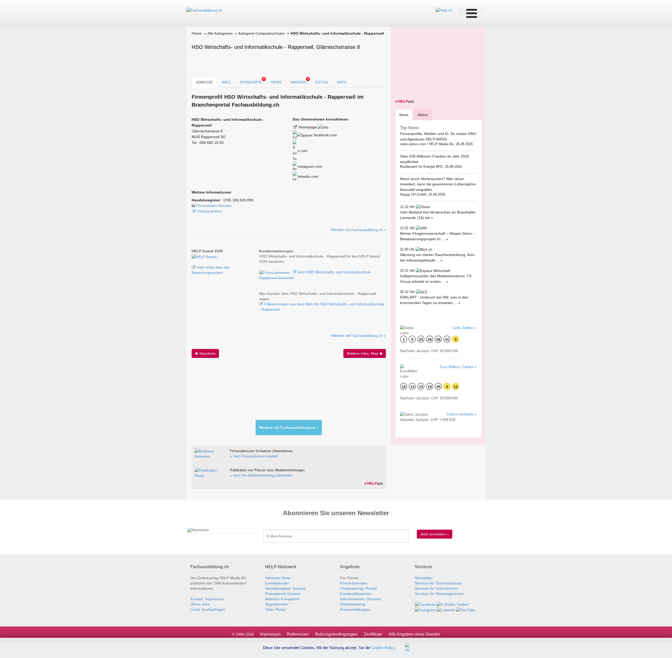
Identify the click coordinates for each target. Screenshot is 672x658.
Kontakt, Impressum (207, 599)
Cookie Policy (383, 647)
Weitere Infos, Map (363, 353)
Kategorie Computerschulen (261, 33)
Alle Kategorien (220, 33)
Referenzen (298, 634)
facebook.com (325, 135)
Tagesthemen (276, 604)
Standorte (207, 353)
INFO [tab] (226, 82)
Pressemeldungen (355, 609)
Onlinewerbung (352, 604)
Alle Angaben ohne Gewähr (414, 634)
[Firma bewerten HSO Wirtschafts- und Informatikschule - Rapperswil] (275, 272)
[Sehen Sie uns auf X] (453, 604)
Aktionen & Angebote (282, 599)
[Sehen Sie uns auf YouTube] (465, 610)
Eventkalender (277, 583)
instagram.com (309, 166)
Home (197, 33)
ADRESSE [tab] (204, 82)
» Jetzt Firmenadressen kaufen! (254, 456)
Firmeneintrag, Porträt (358, 588)
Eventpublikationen (355, 594)
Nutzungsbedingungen (336, 634)
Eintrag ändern (209, 211)
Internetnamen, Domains (360, 599)
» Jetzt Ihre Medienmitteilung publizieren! (261, 475)
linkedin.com (307, 176)
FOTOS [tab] (321, 82)
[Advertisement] (287, 391)
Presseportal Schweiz (283, 594)
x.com (302, 151)
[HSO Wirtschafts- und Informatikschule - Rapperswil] (204, 256)
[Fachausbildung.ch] (204, 10)
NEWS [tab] (276, 82)
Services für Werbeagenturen (439, 594)
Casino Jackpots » (461, 414)
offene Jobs (200, 604)
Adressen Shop (278, 578)
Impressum (270, 634)
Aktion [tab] (423, 115)
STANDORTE (252, 80)
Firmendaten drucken (214, 205)
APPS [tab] (341, 82)
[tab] (404, 114)
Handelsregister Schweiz (285, 588)
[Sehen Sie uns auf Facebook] (425, 604)
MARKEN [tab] (300, 80)
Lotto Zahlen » (465, 328)
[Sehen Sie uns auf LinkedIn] (446, 610)
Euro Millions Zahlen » (458, 367)
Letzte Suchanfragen (207, 609)
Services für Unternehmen (436, 588)
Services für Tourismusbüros (438, 583)
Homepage (308, 127)
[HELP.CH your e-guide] (443, 10)
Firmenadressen (353, 583)
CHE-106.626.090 (238, 200)
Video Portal (275, 609)
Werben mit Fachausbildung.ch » (358, 230)
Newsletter (423, 578)
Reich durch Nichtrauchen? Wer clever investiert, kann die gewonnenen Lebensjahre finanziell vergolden (438, 184)
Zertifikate (373, 634)
